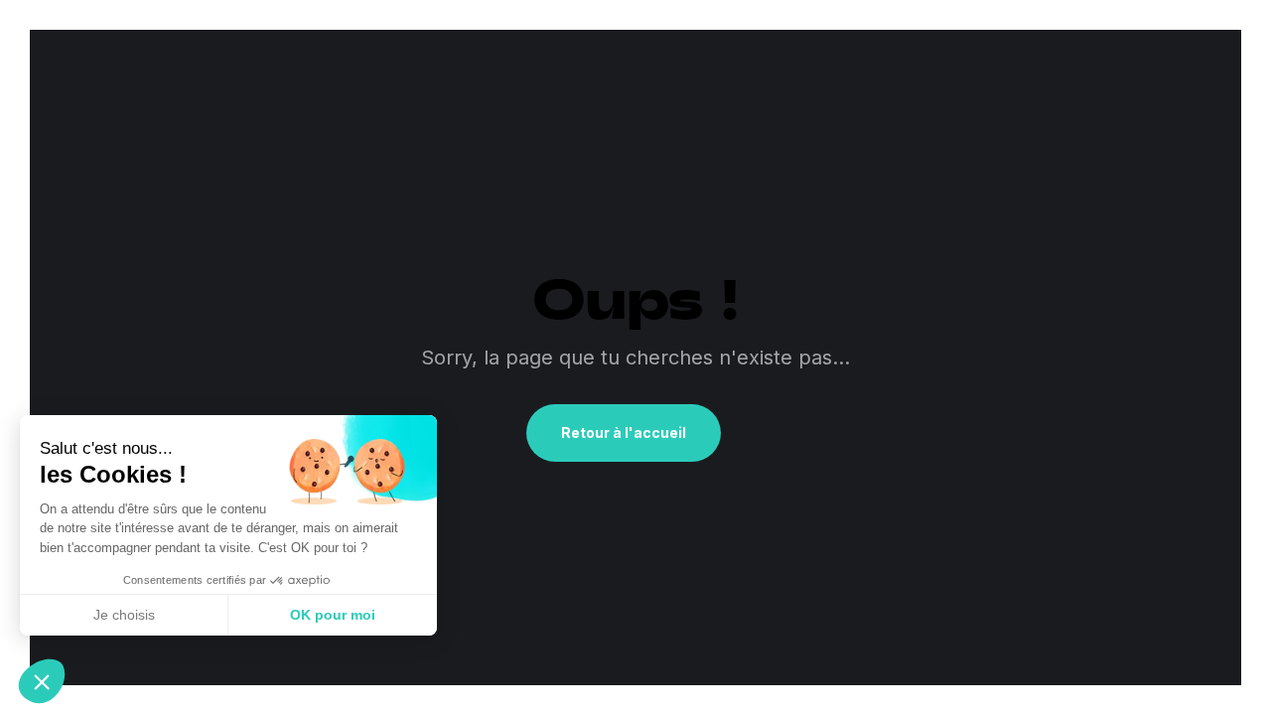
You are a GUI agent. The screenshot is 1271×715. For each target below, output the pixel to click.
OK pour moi (332, 615)
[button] (42, 681)
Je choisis (124, 615)
